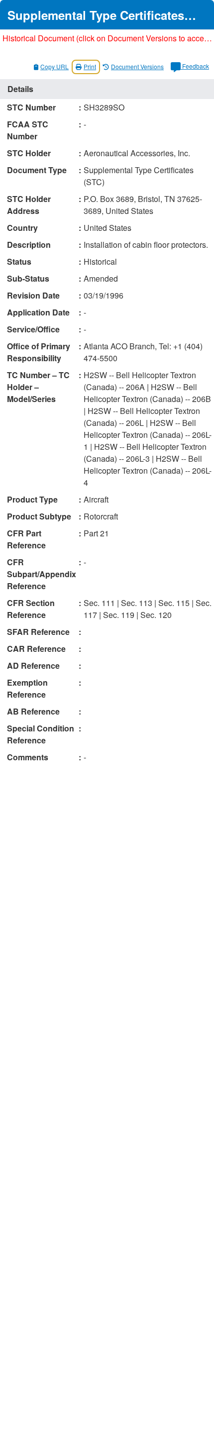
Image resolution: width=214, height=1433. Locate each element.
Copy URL (54, 66)
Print (90, 66)
